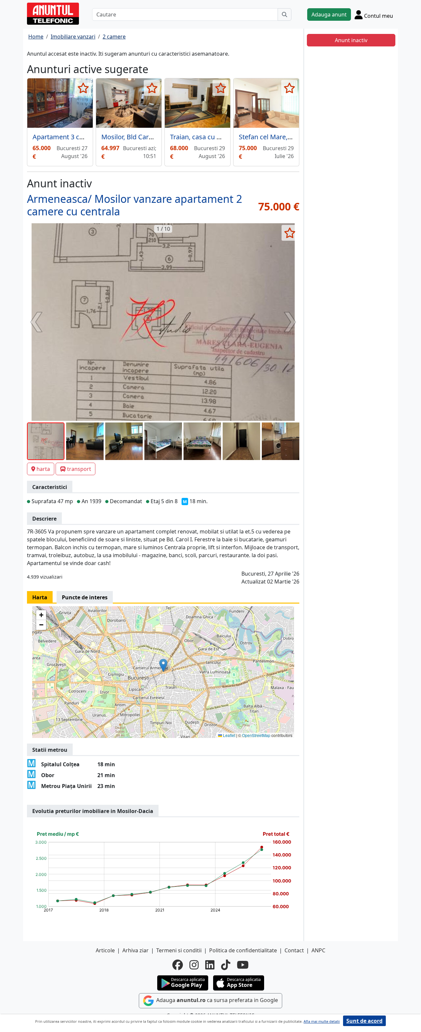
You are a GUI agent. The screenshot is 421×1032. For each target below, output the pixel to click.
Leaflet (228, 735)
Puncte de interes (85, 597)
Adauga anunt (329, 14)
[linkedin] (209, 965)
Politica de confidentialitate (243, 950)
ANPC (318, 950)
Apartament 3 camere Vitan (74, 136)
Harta (39, 597)
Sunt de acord (364, 1020)
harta (43, 469)
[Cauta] (284, 14)
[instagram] (194, 965)
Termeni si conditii (179, 950)
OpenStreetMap (256, 735)
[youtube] (243, 965)
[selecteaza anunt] (83, 88)
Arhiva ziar (135, 950)
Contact (294, 950)
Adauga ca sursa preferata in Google (216, 1000)
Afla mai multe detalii (322, 1021)
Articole (105, 950)
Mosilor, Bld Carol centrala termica (153, 136)
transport (79, 469)
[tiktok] (225, 965)
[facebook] (177, 965)
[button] (163, 665)
